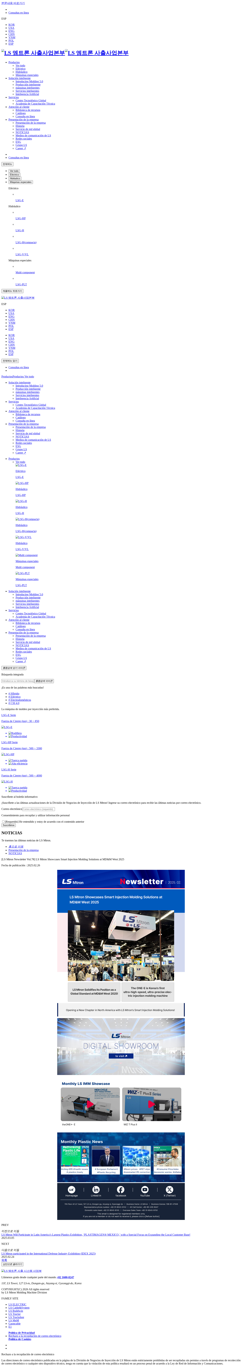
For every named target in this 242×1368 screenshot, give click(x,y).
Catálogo (21, 113)
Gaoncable (15, 1323)
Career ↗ (21, 148)
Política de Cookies (20, 1339)
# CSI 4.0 (14, 703)
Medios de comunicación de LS (33, 135)
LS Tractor (15, 1314)
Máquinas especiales (27, 75)
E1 (10, 1326)
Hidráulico (21, 71)
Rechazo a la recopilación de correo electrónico (35, 1335)
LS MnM (14, 1320)
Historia (20, 125)
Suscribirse (8, 825)
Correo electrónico (11, 808)
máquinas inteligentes (28, 87)
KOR (12, 24)
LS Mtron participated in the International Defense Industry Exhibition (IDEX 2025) (48, 1253)
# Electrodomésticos (20, 699)
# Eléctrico (15, 696)
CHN (12, 34)
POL (11, 40)
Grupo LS (21, 145)
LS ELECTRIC (17, 1304)
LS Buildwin (16, 1310)
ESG (18, 141)
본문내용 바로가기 (13, 3)
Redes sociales (24, 138)
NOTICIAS (22, 132)
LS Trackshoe (16, 1317)
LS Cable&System (19, 1307)
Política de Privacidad (22, 1332)
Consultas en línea (19, 12)
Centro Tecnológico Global (31, 100)
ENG (12, 31)
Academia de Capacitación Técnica (35, 103)
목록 (4, 1260)
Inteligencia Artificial (27, 94)
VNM (12, 37)
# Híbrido (14, 693)
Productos (14, 62)
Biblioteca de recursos (28, 110)
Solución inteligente (20, 78)
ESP (11, 43)
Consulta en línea (25, 116)
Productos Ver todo (23, 376)
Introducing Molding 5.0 (29, 81)
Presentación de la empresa (24, 119)
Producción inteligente (28, 84)
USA (11, 27)
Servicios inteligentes (27, 90)
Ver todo (20, 65)
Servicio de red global (28, 129)
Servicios (14, 97)
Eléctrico (21, 68)
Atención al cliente (19, 106)
